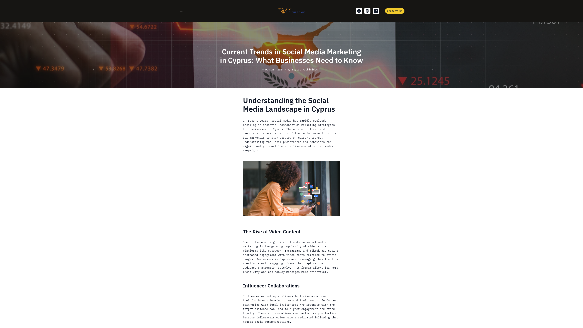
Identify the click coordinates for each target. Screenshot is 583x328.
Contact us (394, 10)
